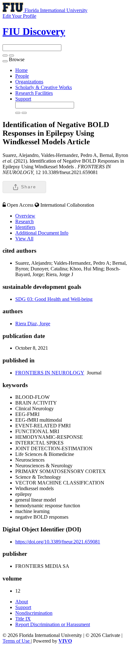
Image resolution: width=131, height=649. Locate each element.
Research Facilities (34, 93)
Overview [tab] (25, 215)
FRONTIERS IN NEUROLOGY (49, 372)
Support (23, 98)
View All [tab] (24, 238)
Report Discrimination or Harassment (52, 624)
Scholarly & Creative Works (43, 87)
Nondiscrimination (33, 613)
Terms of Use (17, 641)
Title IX (23, 618)
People (22, 76)
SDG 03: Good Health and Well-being (54, 299)
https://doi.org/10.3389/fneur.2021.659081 (57, 541)
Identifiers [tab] (25, 227)
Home (21, 70)
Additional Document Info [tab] (41, 233)
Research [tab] (24, 221)
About (21, 601)
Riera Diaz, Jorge (32, 323)
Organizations (29, 81)
